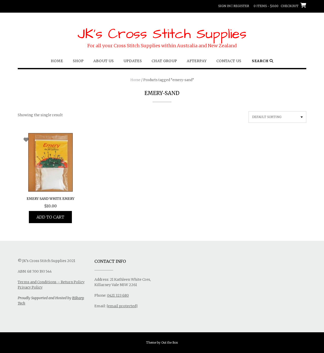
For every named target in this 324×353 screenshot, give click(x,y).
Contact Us (228, 61)
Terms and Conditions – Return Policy (51, 282)
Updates (133, 61)
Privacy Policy (30, 287)
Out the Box (169, 342)
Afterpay (197, 61)
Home (57, 61)
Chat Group (164, 61)
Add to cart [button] (50, 217)
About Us (103, 61)
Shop (78, 61)
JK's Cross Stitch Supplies (162, 34)
